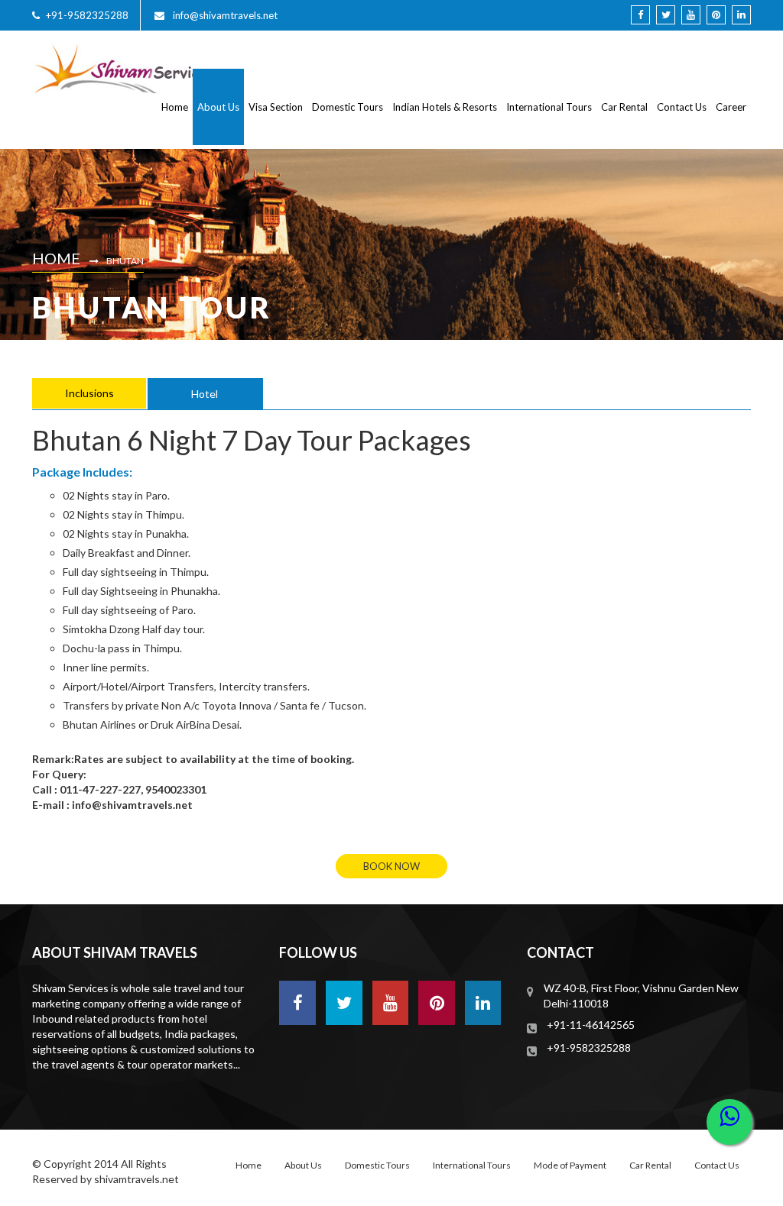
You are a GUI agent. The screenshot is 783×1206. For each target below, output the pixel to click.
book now (391, 866)
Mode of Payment (570, 1165)
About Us (218, 107)
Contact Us (682, 107)
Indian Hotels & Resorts (444, 107)
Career (731, 107)
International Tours (549, 107)
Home (174, 107)
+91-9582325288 (87, 15)
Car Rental (624, 107)
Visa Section (276, 107)
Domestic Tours (347, 107)
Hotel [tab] (204, 393)
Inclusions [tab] (89, 392)
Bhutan (125, 261)
